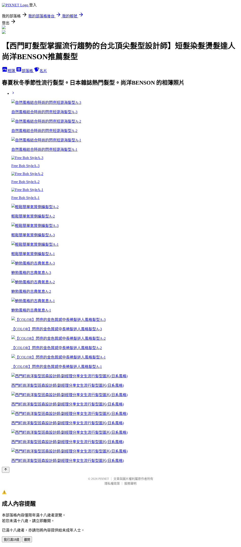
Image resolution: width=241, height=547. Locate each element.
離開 (27, 539)
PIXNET (103, 479)
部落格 (28, 71)
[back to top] (5, 470)
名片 (43, 71)
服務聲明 (130, 483)
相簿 (12, 71)
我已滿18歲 (11, 539)
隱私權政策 (112, 483)
